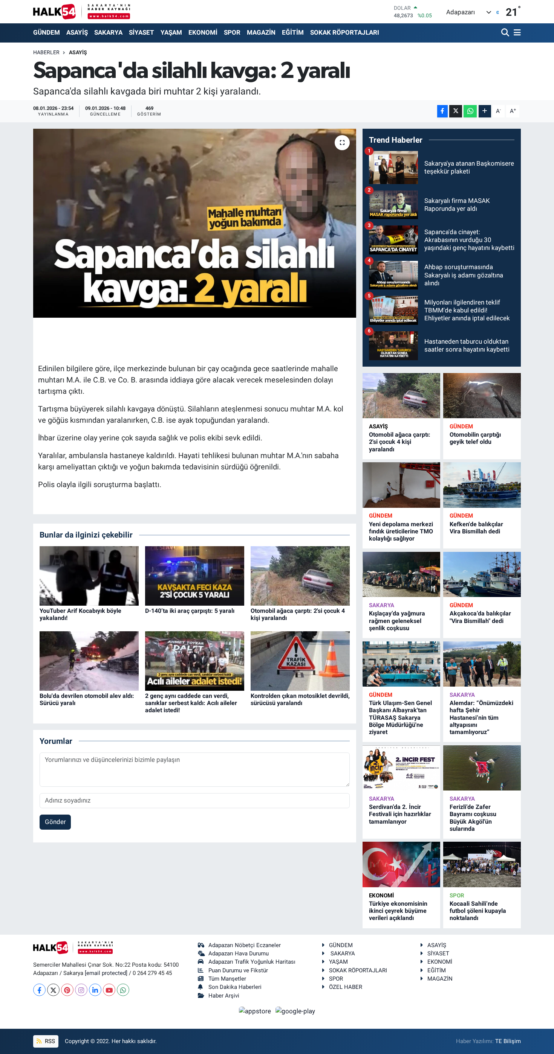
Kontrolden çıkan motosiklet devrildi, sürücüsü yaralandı (300, 699)
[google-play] (295, 1010)
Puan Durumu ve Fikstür (238, 970)
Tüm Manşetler (227, 978)
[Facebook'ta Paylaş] (442, 111)
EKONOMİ (202, 32)
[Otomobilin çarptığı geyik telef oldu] (482, 396)
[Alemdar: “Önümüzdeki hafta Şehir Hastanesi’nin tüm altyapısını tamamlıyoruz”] (482, 664)
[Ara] (506, 33)
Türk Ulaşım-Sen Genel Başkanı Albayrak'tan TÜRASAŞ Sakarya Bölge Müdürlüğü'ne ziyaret (400, 717)
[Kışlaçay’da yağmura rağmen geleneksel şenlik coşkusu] (401, 574)
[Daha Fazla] (485, 111)
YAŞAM (171, 32)
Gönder (55, 822)
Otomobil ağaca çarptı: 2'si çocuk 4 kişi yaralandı (399, 441)
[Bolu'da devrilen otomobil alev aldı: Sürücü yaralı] (89, 660)
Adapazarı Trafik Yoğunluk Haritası (251, 961)
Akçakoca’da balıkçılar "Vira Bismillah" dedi (480, 617)
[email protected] (106, 973)
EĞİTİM (293, 32)
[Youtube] (109, 990)
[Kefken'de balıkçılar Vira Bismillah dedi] (482, 485)
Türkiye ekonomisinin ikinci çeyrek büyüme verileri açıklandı (398, 910)
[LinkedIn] (95, 990)
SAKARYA (108, 32)
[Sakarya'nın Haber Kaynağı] (81, 11)
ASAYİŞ (77, 32)
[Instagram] (81, 990)
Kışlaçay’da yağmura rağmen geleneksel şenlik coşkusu (397, 620)
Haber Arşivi (223, 995)
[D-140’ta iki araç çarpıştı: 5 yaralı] (194, 575)
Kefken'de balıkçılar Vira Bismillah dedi (476, 528)
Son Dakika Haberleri (235, 987)
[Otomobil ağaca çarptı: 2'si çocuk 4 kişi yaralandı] (300, 575)
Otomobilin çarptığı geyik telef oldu (475, 438)
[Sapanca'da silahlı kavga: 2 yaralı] (194, 223)
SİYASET (141, 32)
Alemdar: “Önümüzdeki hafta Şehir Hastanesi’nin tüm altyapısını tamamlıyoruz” (481, 717)
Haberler (46, 52)
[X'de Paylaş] (455, 111)
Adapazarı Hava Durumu (238, 953)
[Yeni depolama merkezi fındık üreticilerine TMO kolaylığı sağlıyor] (401, 485)
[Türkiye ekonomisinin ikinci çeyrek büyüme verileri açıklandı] (401, 864)
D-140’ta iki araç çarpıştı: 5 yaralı (189, 610)
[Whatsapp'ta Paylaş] (470, 111)
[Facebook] (39, 990)
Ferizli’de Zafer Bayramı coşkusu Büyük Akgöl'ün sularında (473, 817)
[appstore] (255, 1010)
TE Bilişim (508, 1041)
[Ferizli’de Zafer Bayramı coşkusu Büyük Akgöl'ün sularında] (482, 768)
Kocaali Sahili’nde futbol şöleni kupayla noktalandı (478, 910)
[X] (53, 990)
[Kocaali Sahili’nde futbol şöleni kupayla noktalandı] (482, 864)
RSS (49, 1041)
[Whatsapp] (123, 990)
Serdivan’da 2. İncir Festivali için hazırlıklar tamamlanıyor (400, 814)
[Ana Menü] (516, 33)
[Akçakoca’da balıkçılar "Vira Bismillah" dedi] (482, 574)
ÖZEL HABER (345, 987)
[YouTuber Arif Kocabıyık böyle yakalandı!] (89, 575)
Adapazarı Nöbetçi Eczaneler (244, 945)
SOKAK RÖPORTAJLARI (344, 32)
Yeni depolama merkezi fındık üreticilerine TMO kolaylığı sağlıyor (401, 531)
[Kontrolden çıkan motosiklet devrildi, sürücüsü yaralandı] (300, 660)
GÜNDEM (46, 32)
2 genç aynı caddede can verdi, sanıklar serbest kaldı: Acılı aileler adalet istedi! (191, 703)
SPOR (232, 32)
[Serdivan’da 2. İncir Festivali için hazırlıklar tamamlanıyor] (401, 768)
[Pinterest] (67, 990)
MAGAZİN (261, 32)
